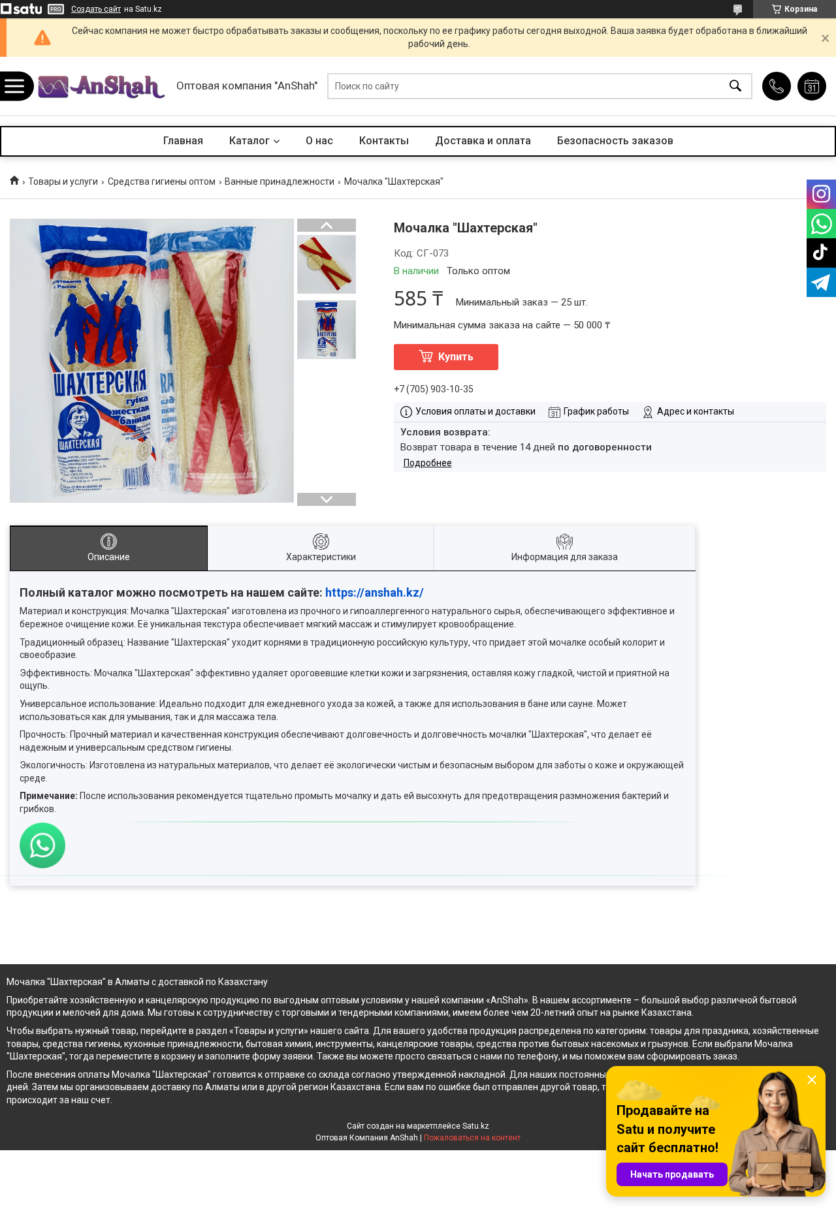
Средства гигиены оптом (162, 181)
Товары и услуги (63, 181)
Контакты (384, 140)
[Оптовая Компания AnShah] (101, 86)
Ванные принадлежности (279, 181)
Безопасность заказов (615, 140)
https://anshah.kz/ (374, 592)
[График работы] (811, 86)
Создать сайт (96, 9)
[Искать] (735, 86)
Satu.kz (475, 1126)
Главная (183, 140)
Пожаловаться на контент (472, 1137)
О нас (319, 140)
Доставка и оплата (483, 140)
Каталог (249, 140)
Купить (456, 357)
